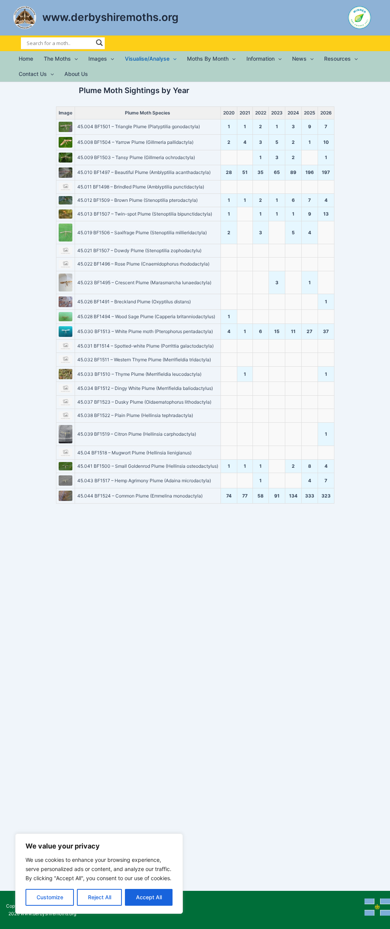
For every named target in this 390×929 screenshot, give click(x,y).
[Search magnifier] (99, 42)
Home (26, 58)
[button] (74, 58)
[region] (99, 874)
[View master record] (65, 127)
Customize (50, 897)
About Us (76, 74)
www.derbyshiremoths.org (110, 17)
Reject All (99, 897)
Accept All (149, 897)
